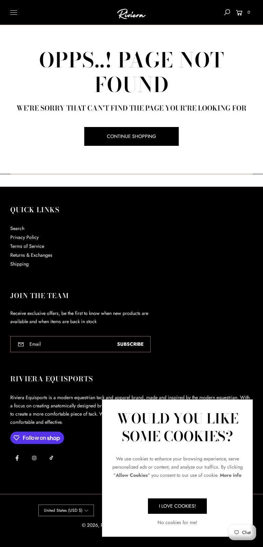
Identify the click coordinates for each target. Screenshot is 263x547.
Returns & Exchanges (31, 255)
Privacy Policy (24, 237)
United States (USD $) (63, 510)
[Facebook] (17, 458)
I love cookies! (177, 506)
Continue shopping (131, 136)
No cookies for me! (177, 522)
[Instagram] (34, 458)
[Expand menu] (13, 12)
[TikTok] (51, 458)
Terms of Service (27, 246)
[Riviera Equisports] (131, 12)
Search (17, 228)
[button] (227, 12)
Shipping (19, 263)
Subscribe (130, 344)
